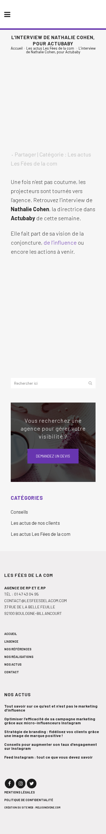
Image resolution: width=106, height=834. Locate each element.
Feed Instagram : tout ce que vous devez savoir (48, 757)
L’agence (11, 641)
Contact (11, 672)
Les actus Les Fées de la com (50, 48)
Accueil (17, 48)
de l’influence (61, 242)
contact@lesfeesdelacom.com (35, 600)
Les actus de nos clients (35, 523)
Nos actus (12, 664)
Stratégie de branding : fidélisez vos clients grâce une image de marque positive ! (51, 734)
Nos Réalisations (18, 657)
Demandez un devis (53, 456)
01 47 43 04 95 (26, 594)
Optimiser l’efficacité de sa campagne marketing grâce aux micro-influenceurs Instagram (49, 721)
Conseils (19, 512)
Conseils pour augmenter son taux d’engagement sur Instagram (50, 746)
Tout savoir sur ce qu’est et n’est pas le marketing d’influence (51, 708)
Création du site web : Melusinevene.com (32, 807)
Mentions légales (19, 792)
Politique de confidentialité (28, 800)
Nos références (17, 649)
